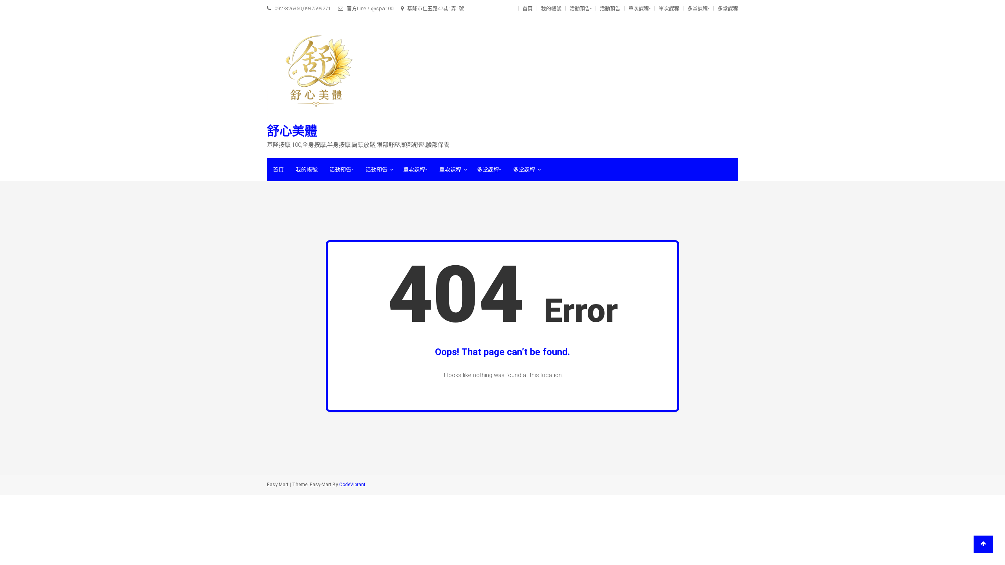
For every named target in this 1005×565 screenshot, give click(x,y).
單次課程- (640, 8)
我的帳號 (551, 8)
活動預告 (610, 8)
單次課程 (669, 8)
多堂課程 (728, 8)
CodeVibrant (352, 484)
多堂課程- (698, 8)
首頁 (528, 8)
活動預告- (581, 8)
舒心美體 (292, 131)
